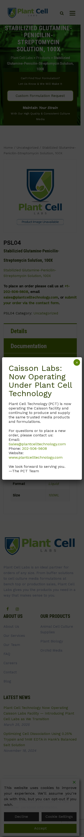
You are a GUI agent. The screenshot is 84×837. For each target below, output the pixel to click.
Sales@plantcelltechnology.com (37, 444)
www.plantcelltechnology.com (36, 457)
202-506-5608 (34, 448)
